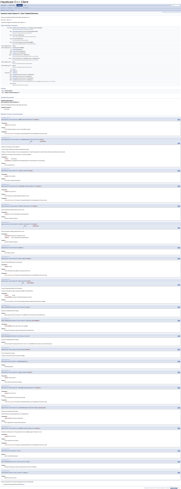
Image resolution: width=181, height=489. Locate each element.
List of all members (177, 12)
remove (14, 51)
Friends (172, 12)
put (13, 38)
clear (14, 83)
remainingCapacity (17, 49)
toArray (14, 72)
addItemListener (16, 27)
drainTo (14, 54)
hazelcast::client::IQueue (10, 119)
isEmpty (14, 71)
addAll (14, 76)
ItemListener (24, 27)
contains (15, 53)
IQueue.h (9, 19)
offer (14, 35)
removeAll (15, 78)
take (14, 45)
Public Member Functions (166, 12)
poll (13, 47)
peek (14, 65)
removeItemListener (17, 31)
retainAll (15, 79)
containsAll (15, 74)
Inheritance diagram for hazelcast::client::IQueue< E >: (13, 22)
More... (29, 17)
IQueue (12, 10)
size (13, 69)
